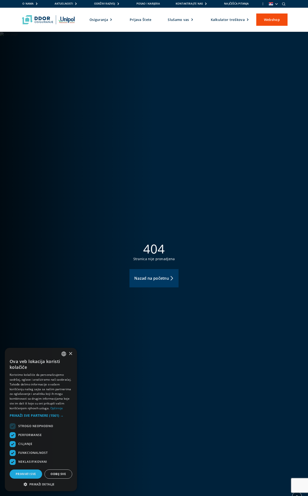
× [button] (70, 354)
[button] (41, 415)
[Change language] (273, 4)
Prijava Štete (141, 19)
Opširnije (56, 408)
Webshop (272, 19)
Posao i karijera (148, 3)
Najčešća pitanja (236, 3)
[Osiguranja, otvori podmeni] (111, 20)
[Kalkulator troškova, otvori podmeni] (248, 20)
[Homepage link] (48, 20)
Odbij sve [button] (58, 474)
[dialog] (41, 419)
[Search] (284, 4)
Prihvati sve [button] (26, 474)
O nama (27, 3)
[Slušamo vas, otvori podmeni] (192, 20)
